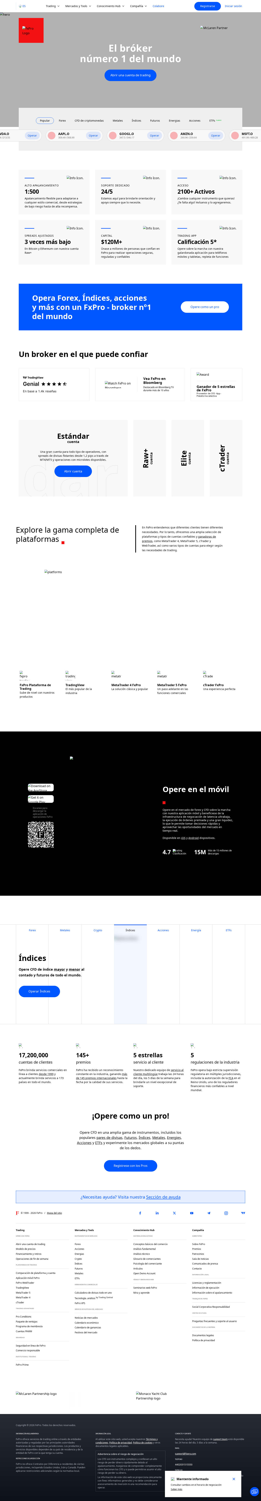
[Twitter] (174, 1213)
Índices (144, 1137)
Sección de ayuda (163, 1197)
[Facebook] (140, 1213)
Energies (174, 1137)
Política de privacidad (120, 1442)
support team (220, 1439)
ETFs (98, 1142)
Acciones (84, 1142)
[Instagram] (226, 1213)
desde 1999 (46, 1074)
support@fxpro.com (185, 1453)
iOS (183, 838)
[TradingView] (243, 1213)
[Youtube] (192, 1213)
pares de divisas (109, 1137)
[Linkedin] (157, 1213)
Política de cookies (142, 1442)
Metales (158, 1137)
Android (193, 838)
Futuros (130, 1137)
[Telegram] (209, 1213)
